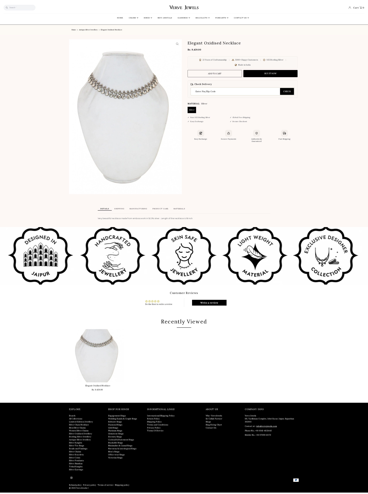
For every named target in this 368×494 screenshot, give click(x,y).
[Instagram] (71, 478)
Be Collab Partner (214, 419)
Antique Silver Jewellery (88, 30)
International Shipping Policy (161, 416)
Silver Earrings (76, 469)
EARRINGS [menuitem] (183, 18)
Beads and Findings (78, 448)
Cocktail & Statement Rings (121, 440)
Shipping (119, 209)
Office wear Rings (116, 454)
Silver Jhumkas (76, 463)
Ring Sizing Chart (214, 425)
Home (73, 30)
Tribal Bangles (76, 466)
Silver (191, 110)
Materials (179, 209)
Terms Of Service (155, 430)
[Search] (6, 7)
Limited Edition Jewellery (81, 422)
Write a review (209, 302)
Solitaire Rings (115, 422)
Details (104, 209)
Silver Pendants (76, 460)
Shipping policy (122, 485)
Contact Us (211, 428)
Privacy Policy (153, 428)
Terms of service (105, 485)
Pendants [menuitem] (220, 18)
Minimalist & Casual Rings (120, 445)
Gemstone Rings (116, 433)
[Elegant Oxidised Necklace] (97, 355)
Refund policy (75, 485)
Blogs (208, 422)
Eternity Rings (115, 437)
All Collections (75, 419)
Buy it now (270, 73)
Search (72, 416)
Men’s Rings (114, 451)
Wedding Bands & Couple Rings (122, 419)
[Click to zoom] (177, 44)
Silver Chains (75, 451)
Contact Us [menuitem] (240, 18)
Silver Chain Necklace (79, 425)
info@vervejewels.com (266, 426)
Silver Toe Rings (76, 445)
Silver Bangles (75, 443)
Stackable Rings (115, 443)
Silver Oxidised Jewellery (80, 433)
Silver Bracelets (76, 454)
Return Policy (153, 419)
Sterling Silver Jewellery (80, 437)
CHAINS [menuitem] (132, 18)
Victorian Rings (115, 457)
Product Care (160, 209)
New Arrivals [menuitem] (165, 18)
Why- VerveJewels (214, 416)
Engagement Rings (117, 416)
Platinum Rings (115, 430)
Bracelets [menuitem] (201, 18)
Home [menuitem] (120, 18)
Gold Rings (113, 428)
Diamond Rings (115, 425)
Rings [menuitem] (147, 18)
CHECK (287, 91)
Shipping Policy (154, 422)
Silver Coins (74, 457)
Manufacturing (138, 209)
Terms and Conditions (157, 425)
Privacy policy (89, 485)
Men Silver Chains (77, 428)
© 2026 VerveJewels (78, 488)
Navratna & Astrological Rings (122, 448)
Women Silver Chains (79, 430)
